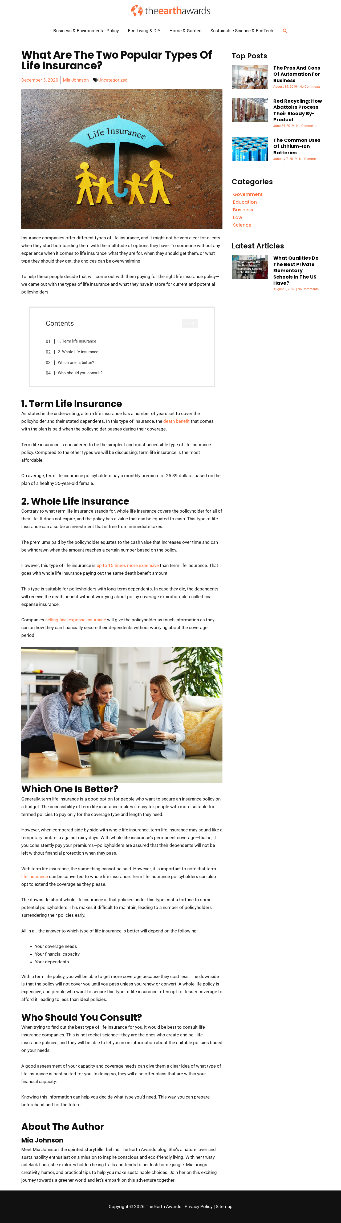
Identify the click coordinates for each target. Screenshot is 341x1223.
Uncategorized (113, 80)
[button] (285, 31)
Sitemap (224, 1206)
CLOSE (190, 323)
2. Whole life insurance (78, 351)
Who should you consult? (80, 373)
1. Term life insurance (77, 341)
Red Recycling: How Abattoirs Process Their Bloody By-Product (297, 110)
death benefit (176, 421)
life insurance (34, 876)
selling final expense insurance (75, 619)
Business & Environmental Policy (86, 30)
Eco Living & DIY (144, 30)
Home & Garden (185, 30)
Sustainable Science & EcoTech (241, 30)
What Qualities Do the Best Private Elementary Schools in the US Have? (296, 270)
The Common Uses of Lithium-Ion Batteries (296, 146)
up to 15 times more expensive (128, 565)
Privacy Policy (199, 1206)
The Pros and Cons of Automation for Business (296, 74)
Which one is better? (76, 362)
